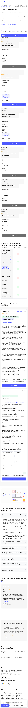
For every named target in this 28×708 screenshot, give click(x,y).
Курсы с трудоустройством (8, 697)
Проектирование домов (20, 651)
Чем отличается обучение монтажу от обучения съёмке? (12, 558)
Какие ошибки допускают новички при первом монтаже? (11, 547)
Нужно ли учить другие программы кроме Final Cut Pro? (12, 553)
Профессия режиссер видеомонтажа (6, 267)
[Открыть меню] (25, 2)
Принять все (5, 705)
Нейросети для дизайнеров (4, 652)
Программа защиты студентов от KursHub (12, 27)
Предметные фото (19, 657)
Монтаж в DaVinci (6, 259)
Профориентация (21, 696)
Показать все (4, 660)
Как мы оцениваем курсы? (8, 24)
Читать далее (6, 601)
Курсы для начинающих (7, 698)
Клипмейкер (17, 655)
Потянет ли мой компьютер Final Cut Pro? (12, 515)
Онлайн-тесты (20, 692)
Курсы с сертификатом (7, 695)
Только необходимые (14, 705)
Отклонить (22, 705)
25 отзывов (3, 39)
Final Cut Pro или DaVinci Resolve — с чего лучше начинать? (12, 542)
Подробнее (14, 104)
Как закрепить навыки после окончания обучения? (10, 569)
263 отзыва (3, 73)
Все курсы (4, 692)
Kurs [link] (3, 2)
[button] (11, 611)
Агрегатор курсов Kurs (9, 668)
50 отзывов (3, 110)
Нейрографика (4, 655)
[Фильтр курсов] (5, 31)
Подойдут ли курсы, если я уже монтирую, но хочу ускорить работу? (12, 564)
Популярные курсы (6, 693)
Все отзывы (4, 581)
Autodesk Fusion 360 (6, 657)
